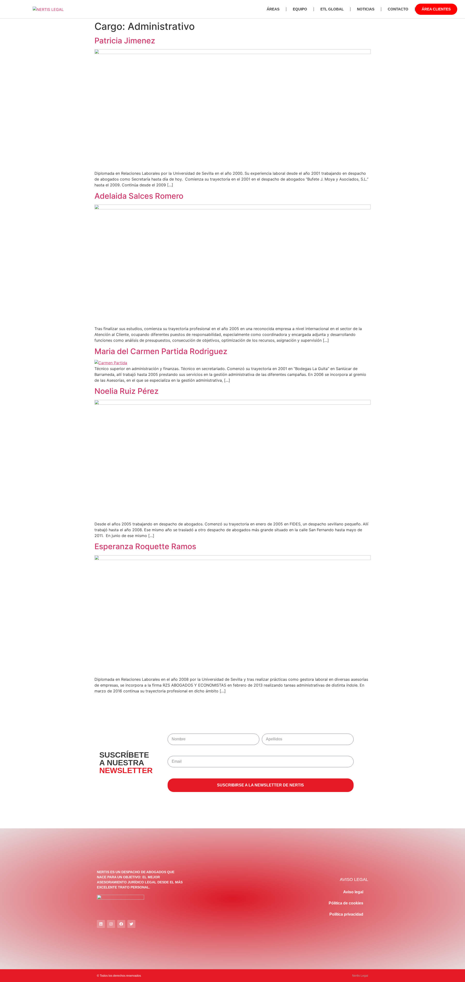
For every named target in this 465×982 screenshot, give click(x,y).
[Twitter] (131, 924)
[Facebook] (121, 924)
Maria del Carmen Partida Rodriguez (160, 351)
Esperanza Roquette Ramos (145, 546)
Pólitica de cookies (346, 903)
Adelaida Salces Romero (138, 196)
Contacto (398, 9)
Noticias (365, 9)
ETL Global (332, 9)
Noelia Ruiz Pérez (126, 391)
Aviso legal (353, 892)
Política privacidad (346, 914)
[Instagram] (111, 924)
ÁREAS (273, 9)
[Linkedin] (101, 924)
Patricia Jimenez (124, 40)
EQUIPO (300, 9)
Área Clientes (436, 9)
